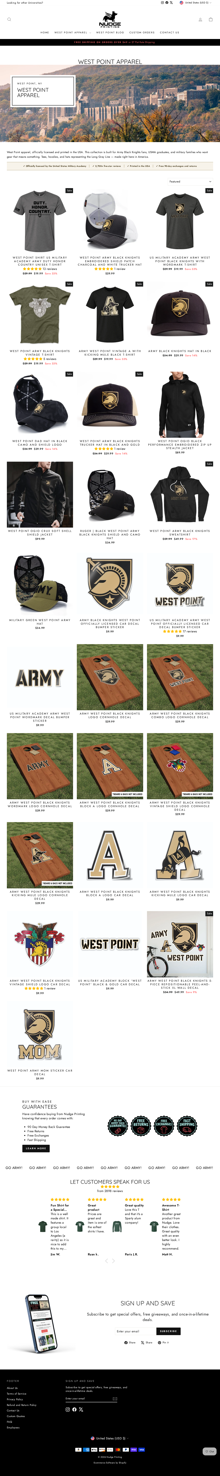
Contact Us (169, 32)
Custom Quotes (16, 1416)
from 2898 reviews (110, 1191)
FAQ (9, 1422)
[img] (110, 1186)
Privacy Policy (15, 1399)
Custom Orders (142, 32)
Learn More (36, 1148)
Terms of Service (16, 1394)
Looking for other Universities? (25, 3)
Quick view (40, 250)
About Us (12, 1388)
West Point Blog (110, 32)
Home (45, 32)
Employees (13, 1427)
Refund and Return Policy (22, 1405)
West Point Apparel (71, 32)
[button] (33, 269)
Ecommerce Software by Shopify (110, 1462)
